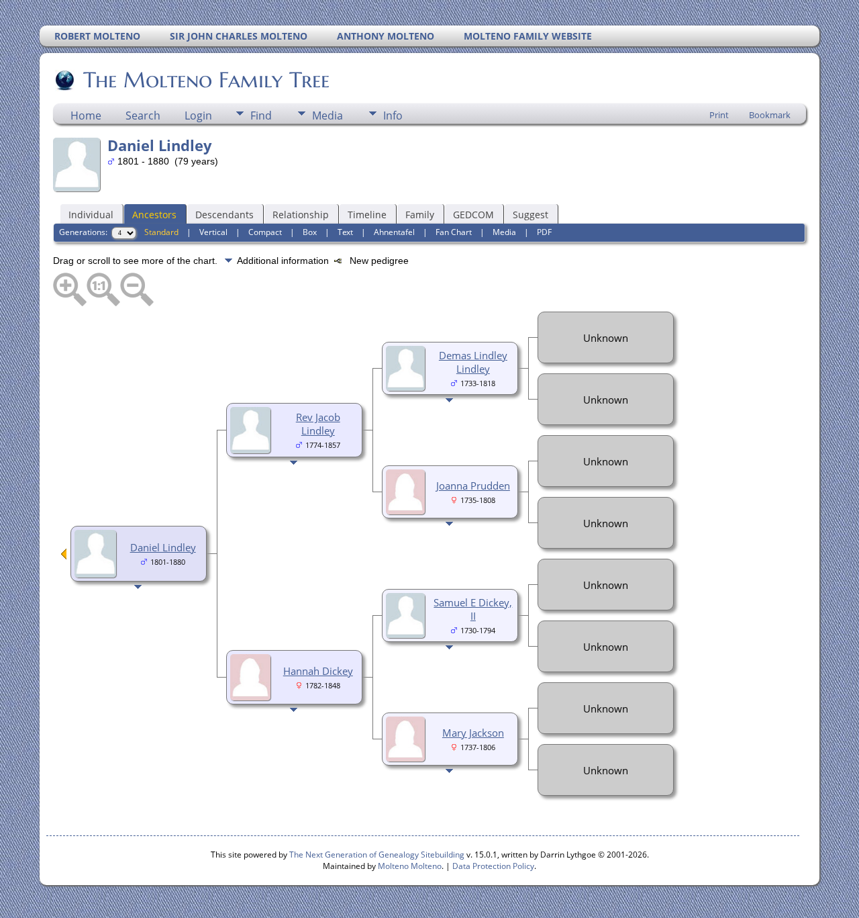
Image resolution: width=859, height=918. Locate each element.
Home (85, 115)
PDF (544, 232)
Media (327, 115)
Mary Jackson (473, 732)
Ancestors (154, 214)
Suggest (530, 214)
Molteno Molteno (410, 866)
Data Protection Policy (493, 866)
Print (719, 115)
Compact (265, 232)
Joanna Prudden (473, 485)
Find (261, 115)
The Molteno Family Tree (206, 79)
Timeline (367, 214)
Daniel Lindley (163, 547)
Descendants (224, 214)
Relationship (300, 214)
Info (393, 115)
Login (198, 115)
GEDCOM (473, 214)
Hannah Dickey (318, 671)
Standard (161, 232)
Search (142, 115)
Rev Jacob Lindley (318, 423)
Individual (90, 214)
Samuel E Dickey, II (473, 609)
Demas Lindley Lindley (473, 362)
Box (310, 232)
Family (419, 214)
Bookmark (770, 115)
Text (345, 232)
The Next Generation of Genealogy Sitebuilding (376, 854)
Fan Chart (454, 232)
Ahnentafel (394, 232)
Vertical (213, 232)
